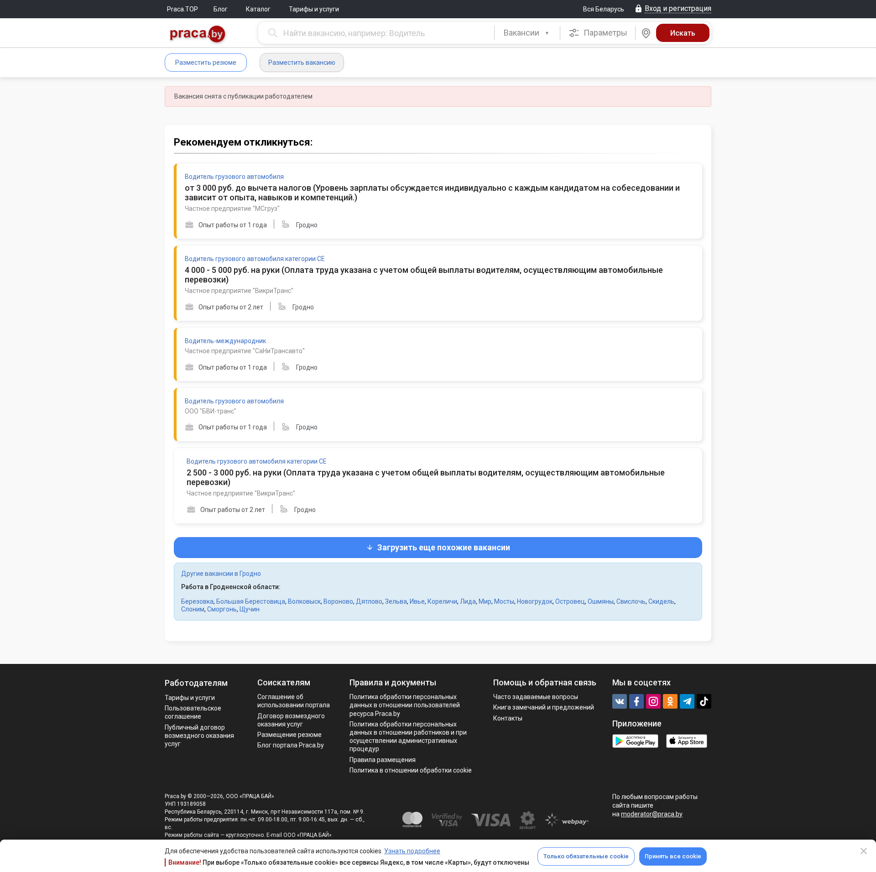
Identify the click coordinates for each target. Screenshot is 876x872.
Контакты (507, 718)
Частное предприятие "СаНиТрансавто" (245, 351)
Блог (221, 9)
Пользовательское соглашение (193, 712)
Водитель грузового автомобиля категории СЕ (255, 258)
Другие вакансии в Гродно (221, 573)
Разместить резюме (205, 62)
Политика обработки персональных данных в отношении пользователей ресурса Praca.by (404, 705)
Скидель (661, 601)
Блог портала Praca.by (290, 745)
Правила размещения (382, 759)
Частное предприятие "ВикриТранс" (239, 290)
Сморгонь (222, 609)
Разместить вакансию (301, 62)
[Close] (863, 851)
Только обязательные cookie (586, 856)
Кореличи (442, 601)
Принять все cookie (673, 856)
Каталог (258, 9)
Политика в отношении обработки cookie (410, 770)
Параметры (604, 32)
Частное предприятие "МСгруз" (232, 208)
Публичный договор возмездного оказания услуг (199, 735)
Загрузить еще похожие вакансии (443, 547)
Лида (468, 601)
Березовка (197, 601)
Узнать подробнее (412, 851)
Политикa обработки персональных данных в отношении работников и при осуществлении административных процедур (408, 737)
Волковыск (304, 601)
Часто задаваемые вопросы (535, 696)
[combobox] (527, 33)
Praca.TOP (182, 9)
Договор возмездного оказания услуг (291, 720)
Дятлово (369, 601)
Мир (485, 601)
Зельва (396, 601)
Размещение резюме (289, 734)
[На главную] (198, 35)
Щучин (250, 609)
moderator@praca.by (652, 814)
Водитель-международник (225, 341)
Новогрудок (535, 601)
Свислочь (631, 601)
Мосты (504, 601)
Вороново (338, 601)
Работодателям (196, 683)
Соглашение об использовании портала (293, 701)
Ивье (417, 601)
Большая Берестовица (250, 601)
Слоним (192, 609)
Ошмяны (601, 601)
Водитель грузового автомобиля (234, 176)
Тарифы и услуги (314, 9)
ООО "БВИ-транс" (210, 411)
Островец (570, 601)
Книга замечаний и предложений (543, 707)
